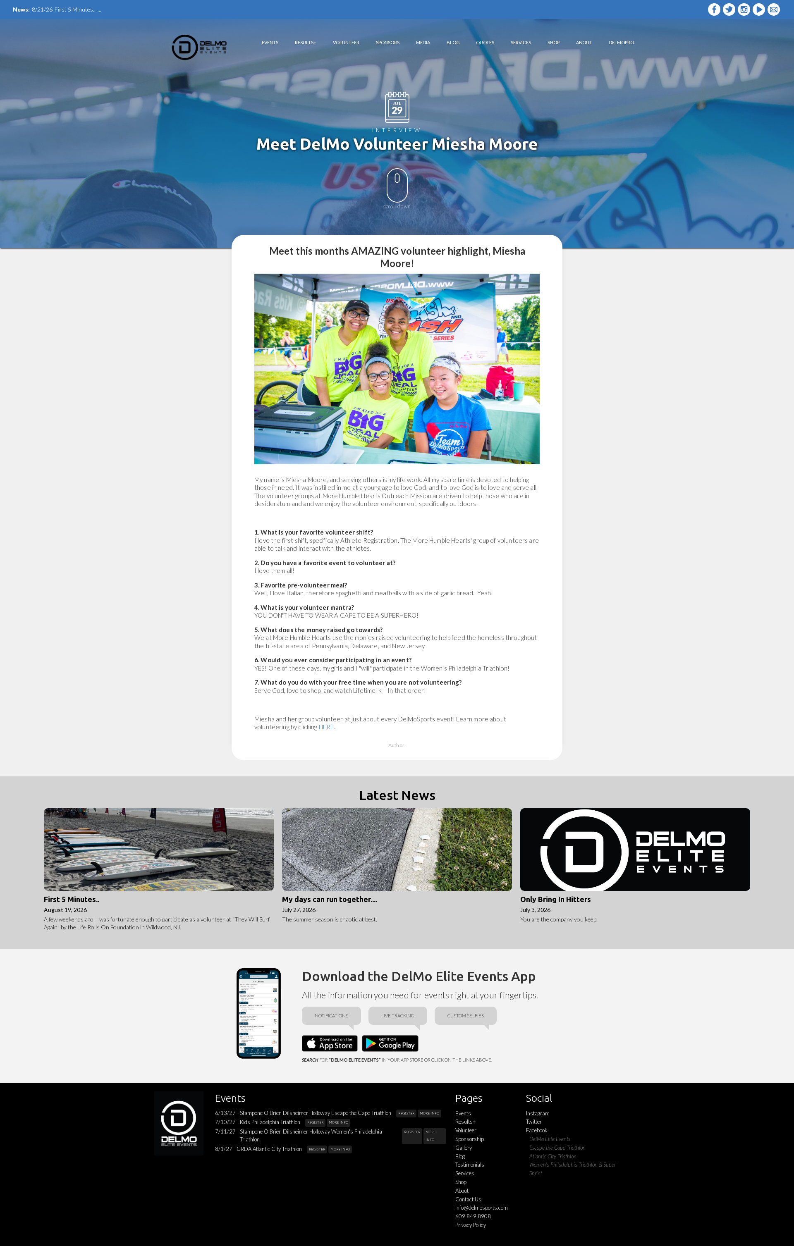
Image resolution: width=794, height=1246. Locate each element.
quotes (485, 42)
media (423, 42)
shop (554, 42)
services (521, 42)
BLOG (453, 42)
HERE (326, 726)
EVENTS (270, 42)
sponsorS (387, 42)
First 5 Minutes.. (75, 9)
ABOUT (584, 42)
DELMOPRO (621, 42)
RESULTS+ (305, 42)
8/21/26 (42, 9)
